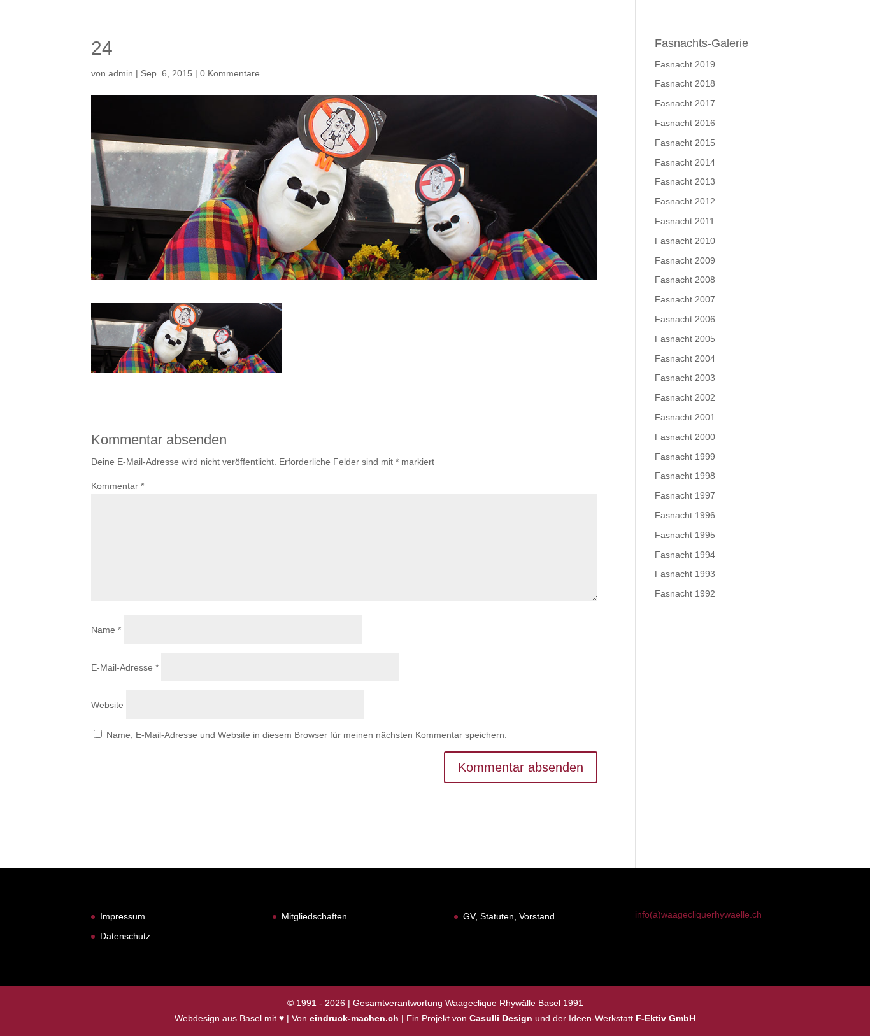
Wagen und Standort (706, 43)
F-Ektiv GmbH (665, 1018)
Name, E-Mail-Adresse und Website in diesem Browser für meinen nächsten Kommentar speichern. (306, 735)
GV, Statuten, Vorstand (509, 916)
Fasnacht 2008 (685, 279)
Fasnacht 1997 (685, 495)
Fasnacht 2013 (685, 181)
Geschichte (600, 43)
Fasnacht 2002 (685, 397)
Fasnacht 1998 (685, 476)
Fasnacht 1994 (685, 555)
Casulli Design (500, 1018)
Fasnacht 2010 (685, 241)
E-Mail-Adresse (125, 667)
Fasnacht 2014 (685, 162)
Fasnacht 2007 (685, 299)
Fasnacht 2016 (685, 123)
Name (106, 630)
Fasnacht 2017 (685, 103)
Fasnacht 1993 (685, 574)
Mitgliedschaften (314, 916)
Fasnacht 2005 (685, 339)
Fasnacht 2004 (685, 358)
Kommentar (117, 486)
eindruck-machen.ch (354, 1018)
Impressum (122, 916)
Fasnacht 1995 (685, 535)
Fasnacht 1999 (685, 456)
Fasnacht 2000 (685, 437)
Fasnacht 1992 (685, 593)
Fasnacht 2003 (685, 378)
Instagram (822, 43)
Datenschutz (125, 936)
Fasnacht (526, 43)
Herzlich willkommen (424, 43)
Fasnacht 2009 (685, 260)
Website (107, 705)
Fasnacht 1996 (685, 515)
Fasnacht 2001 (685, 417)
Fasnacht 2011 (685, 221)
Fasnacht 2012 (685, 201)
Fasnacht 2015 (685, 143)
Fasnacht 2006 (685, 319)
